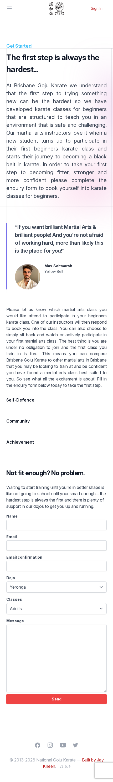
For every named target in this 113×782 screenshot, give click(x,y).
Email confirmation (24, 557)
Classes (14, 599)
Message (15, 621)
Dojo (10, 577)
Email (11, 536)
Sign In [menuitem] (96, 8)
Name (12, 516)
